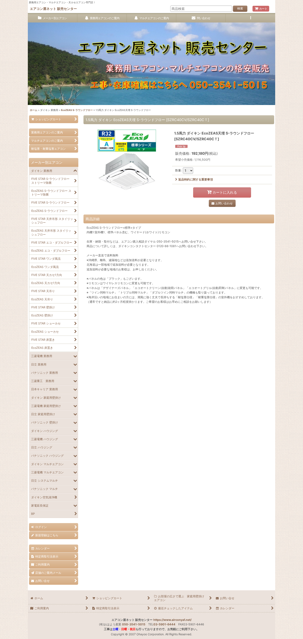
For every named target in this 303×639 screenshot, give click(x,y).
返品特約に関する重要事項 (195, 179)
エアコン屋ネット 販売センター (53, 9)
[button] (250, 18)
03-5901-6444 (164, 624)
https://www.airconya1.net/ (172, 619)
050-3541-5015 (133, 624)
